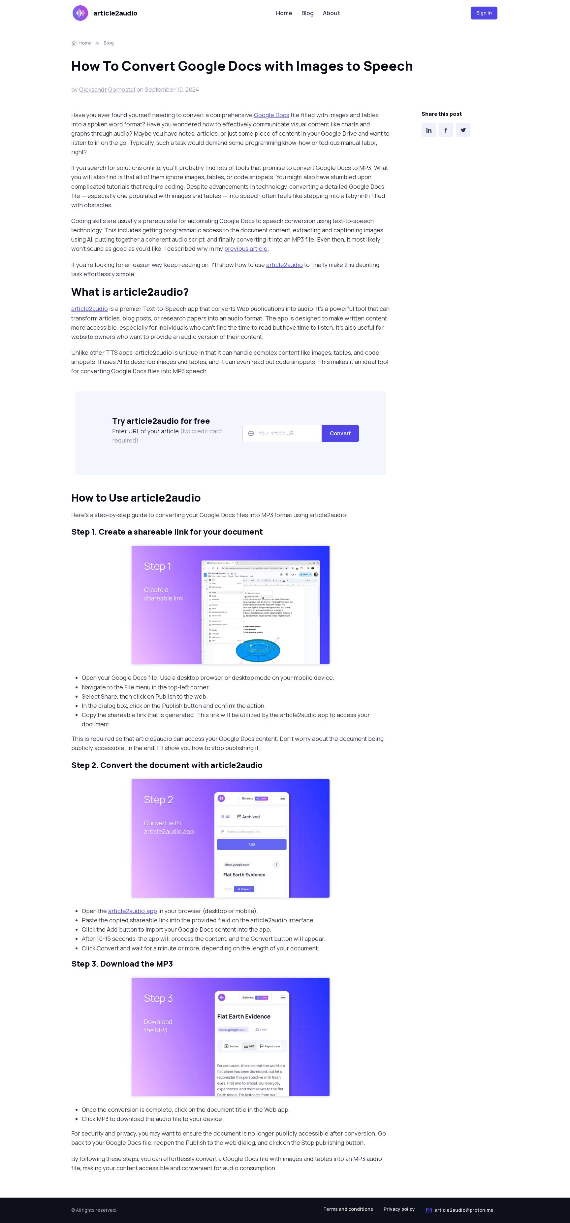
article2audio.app (132, 911)
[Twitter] (463, 130)
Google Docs (271, 115)
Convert (340, 433)
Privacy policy (399, 1209)
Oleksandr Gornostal (107, 89)
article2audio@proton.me (464, 1210)
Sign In (484, 13)
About (331, 13)
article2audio (115, 13)
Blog (307, 13)
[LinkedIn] (429, 130)
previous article (246, 248)
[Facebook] (446, 130)
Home (284, 13)
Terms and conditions (348, 1209)
